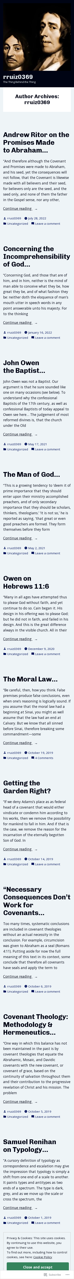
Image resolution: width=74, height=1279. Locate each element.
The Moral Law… (30, 679)
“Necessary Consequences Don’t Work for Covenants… (36, 901)
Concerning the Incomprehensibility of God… (36, 257)
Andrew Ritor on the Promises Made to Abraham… (36, 142)
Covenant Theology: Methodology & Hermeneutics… (35, 1024)
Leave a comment (47, 223)
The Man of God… (31, 474)
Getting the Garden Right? (27, 787)
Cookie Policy (42, 1257)
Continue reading (18, 208)
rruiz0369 (18, 77)
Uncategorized (17, 223)
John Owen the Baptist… (24, 367)
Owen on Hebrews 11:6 (26, 582)
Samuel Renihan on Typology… (29, 1146)
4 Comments (44, 758)
